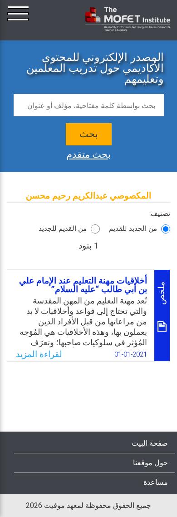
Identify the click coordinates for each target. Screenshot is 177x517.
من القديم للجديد (63, 229)
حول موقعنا (150, 462)
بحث (88, 134)
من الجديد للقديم (133, 229)
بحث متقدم (88, 153)
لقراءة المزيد (39, 354)
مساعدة (155, 482)
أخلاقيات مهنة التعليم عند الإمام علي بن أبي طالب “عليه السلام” (83, 285)
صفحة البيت (150, 443)
